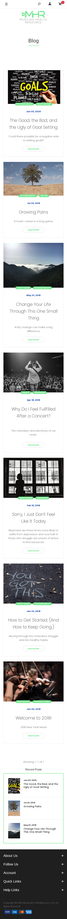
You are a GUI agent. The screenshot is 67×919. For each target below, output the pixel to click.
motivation (23, 702)
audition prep (44, 104)
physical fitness (42, 702)
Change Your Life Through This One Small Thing (34, 311)
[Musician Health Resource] (33, 17)
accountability (24, 104)
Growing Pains (33, 212)
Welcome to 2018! (34, 718)
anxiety (25, 393)
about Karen (23, 288)
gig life (44, 196)
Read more (33, 149)
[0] (60, 4)
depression (40, 393)
